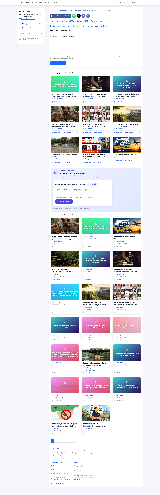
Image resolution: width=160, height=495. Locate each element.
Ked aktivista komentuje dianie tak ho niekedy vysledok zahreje (79, 26)
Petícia (56, 21)
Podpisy (83, 21)
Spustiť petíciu (133, 2)
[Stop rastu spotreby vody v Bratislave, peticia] (65, 151)
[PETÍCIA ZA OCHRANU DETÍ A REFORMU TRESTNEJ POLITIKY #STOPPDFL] (127, 90)
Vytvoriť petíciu (65, 201)
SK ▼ (35, 2)
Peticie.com (24, 3)
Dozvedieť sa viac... (28, 19)
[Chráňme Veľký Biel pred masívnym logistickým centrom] (127, 120)
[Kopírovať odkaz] (88, 16)
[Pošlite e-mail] (83, 16)
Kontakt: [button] (55, 2)
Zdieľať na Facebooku (62, 16)
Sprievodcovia (56, 462)
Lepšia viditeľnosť (99, 21)
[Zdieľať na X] (79, 16)
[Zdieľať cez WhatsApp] (74, 16)
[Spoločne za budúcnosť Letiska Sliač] (127, 150)
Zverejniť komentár (58, 63)
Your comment (55, 39)
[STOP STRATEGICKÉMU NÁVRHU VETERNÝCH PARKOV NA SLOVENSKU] (65, 90)
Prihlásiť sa (121, 2)
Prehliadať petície (45, 2)
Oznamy (68, 21)
